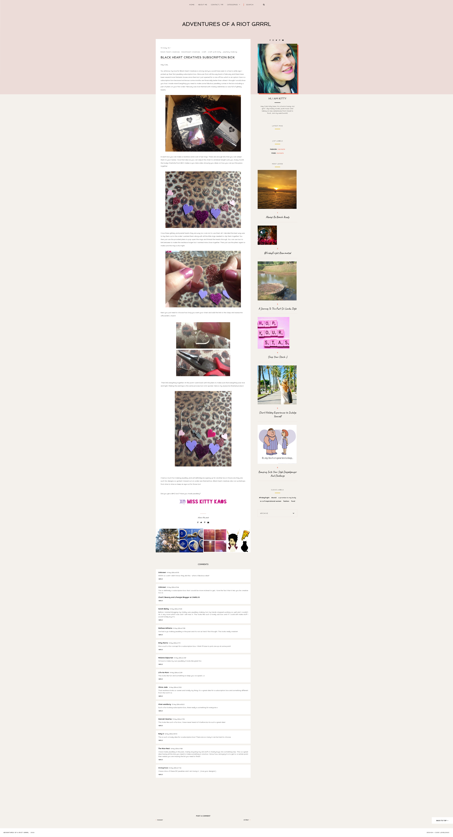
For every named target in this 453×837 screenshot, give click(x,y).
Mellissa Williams (165, 628)
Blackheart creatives (191, 52)
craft (204, 52)
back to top (441, 820)
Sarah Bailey (163, 609)
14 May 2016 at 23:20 (175, 687)
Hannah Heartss (165, 719)
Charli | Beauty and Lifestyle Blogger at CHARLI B (178, 597)
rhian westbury (164, 704)
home (191, 5)
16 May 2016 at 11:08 (176, 748)
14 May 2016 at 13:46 (173, 587)
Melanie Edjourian (165, 658)
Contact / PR (217, 5)
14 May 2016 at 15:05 (176, 609)
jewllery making (230, 52)
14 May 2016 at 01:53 (173, 572)
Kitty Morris (163, 643)
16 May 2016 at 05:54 (171, 734)
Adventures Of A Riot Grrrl (226, 24)
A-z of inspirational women (271, 501)
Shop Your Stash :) (277, 357)
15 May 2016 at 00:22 (178, 704)
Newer (160, 820)
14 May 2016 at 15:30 (179, 628)
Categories (232, 5)
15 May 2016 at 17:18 (178, 719)
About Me (202, 5)
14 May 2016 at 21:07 (180, 658)
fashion (277, 149)
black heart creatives (170, 52)
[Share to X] (201, 522)
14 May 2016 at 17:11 (174, 643)
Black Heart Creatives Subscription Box (198, 57)
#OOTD (274, 498)
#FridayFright (264, 498)
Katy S (161, 734)
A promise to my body (287, 498)
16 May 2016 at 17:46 (175, 768)
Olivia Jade (163, 687)
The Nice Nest (164, 748)
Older (247, 820)
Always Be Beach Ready (277, 217)
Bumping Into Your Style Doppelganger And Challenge (277, 474)
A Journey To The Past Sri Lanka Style (277, 309)
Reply (161, 579)
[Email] (208, 522)
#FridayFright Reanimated (277, 253)
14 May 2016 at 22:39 (176, 672)
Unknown (162, 572)
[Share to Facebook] (198, 522)
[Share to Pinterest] (205, 522)
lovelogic (444, 832)
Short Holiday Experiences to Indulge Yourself (277, 414)
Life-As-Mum (163, 672)
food (277, 153)
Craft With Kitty (214, 52)
